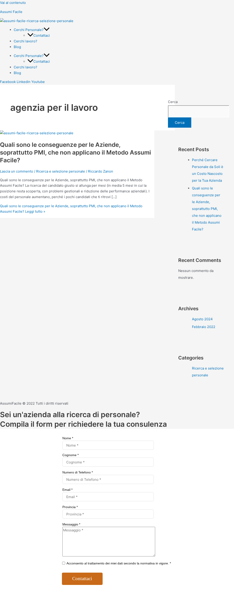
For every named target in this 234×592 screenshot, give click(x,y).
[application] (47, 30)
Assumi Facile (11, 12)
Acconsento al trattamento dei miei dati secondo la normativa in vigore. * (118, 563)
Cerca (173, 102)
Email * (67, 489)
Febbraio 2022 (203, 327)
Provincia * (70, 507)
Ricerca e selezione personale (60, 171)
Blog (17, 47)
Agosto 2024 (202, 319)
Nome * (67, 438)
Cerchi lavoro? (25, 41)
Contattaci (41, 35)
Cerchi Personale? (29, 30)
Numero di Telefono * (77, 472)
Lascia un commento (16, 171)
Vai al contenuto (13, 2)
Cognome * (70, 455)
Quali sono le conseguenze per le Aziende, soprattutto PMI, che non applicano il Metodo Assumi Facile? (75, 152)
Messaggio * (71, 524)
